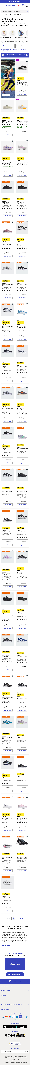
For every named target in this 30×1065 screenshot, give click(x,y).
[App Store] (9, 1027)
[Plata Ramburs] (27, 1017)
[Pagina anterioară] (2, 981)
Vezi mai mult (4, 28)
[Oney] (23, 1017)
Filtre (7, 46)
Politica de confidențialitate (20, 1056)
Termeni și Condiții (8, 1056)
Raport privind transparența (18, 1060)
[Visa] (2, 1017)
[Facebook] (6, 1035)
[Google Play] (21, 1027)
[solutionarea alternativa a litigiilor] (15, 1044)
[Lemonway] (15, 1019)
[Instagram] (11, 1035)
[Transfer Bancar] (13, 1017)
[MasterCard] (6, 1017)
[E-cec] (20, 1017)
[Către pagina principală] (10, 6)
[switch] (3, 55)
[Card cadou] (16, 1017)
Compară (23, 91)
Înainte (21, 918)
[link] (6, 95)
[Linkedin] (14, 1035)
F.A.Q (9, 1060)
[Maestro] (9, 1017)
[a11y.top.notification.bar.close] (27, 1)
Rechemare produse (9, 1062)
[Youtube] (9, 1035)
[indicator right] (28, 34)
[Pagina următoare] (27, 981)
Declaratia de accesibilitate (21, 1062)
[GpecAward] (20, 1036)
